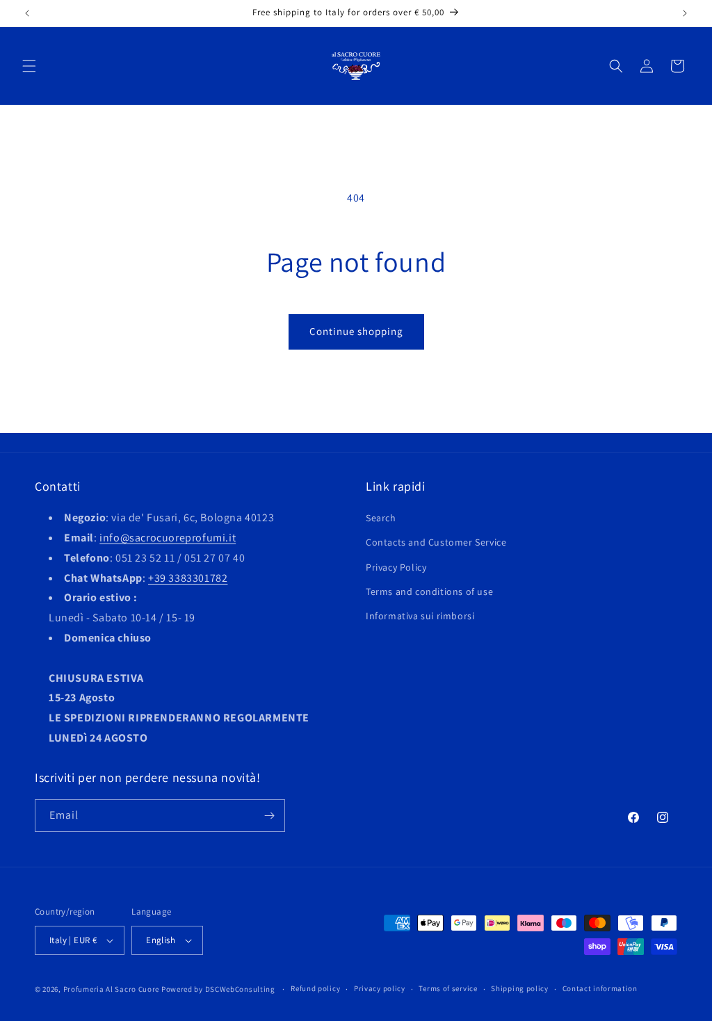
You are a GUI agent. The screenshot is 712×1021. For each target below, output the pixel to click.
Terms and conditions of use (429, 591)
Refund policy (315, 988)
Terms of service (448, 988)
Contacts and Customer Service (436, 542)
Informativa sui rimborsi (420, 616)
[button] (29, 66)
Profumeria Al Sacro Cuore (111, 989)
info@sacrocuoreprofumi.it (167, 537)
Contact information (600, 988)
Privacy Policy (396, 567)
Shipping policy (520, 988)
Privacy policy (379, 988)
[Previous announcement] (27, 13)
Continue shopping (356, 331)
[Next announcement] (685, 13)
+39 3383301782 (187, 578)
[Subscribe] (269, 815)
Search (381, 518)
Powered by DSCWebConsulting (218, 989)
